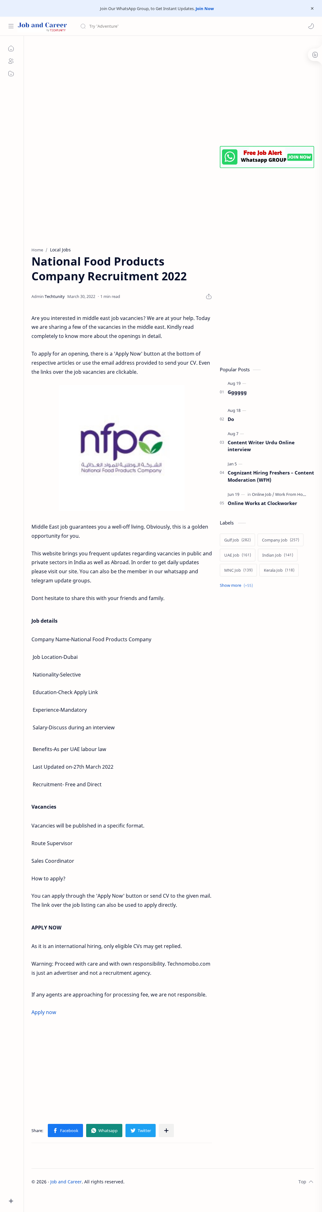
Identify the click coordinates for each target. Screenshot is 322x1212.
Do (231, 419)
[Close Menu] (312, 8)
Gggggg (237, 392)
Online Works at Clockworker (262, 503)
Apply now (43, 1012)
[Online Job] (263, 494)
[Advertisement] (172, 89)
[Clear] (179, 26)
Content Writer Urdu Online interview (261, 446)
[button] (311, 26)
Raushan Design (168, 1182)
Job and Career (66, 1182)
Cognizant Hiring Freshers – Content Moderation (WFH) (271, 476)
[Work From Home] (292, 494)
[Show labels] (237, 585)
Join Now (205, 8)
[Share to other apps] (166, 1130)
